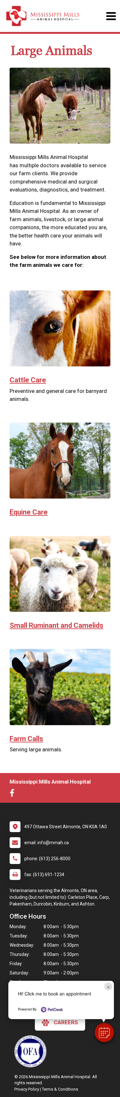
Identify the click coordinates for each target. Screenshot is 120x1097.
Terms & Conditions (60, 1089)
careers (66, 1022)
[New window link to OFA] (32, 1051)
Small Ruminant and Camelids (56, 625)
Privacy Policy (26, 1089)
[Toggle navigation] (110, 16)
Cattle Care (28, 380)
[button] (104, 1032)
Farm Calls (26, 739)
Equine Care (29, 512)
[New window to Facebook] (14, 794)
